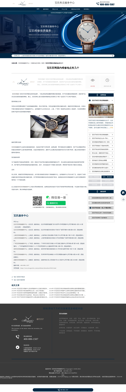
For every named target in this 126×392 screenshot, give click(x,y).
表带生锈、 (96, 320)
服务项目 (46, 9)
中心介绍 (64, 9)
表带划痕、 (80, 322)
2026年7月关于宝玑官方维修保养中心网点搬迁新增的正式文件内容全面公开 (35, 297)
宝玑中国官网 (21, 280)
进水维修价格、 (92, 318)
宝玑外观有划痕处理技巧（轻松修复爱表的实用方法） (108, 156)
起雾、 (66, 320)
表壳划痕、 (73, 322)
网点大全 (55, 9)
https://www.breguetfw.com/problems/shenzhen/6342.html (38, 268)
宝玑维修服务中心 (23, 63)
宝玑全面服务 (63, 313)
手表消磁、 (97, 331)
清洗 (97, 327)
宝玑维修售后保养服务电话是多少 (102, 164)
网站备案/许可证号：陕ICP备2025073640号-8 (63, 373)
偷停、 (84, 318)
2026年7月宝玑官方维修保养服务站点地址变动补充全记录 (67, 297)
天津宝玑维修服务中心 (20, 254)
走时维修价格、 (64, 318)
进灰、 (61, 320)
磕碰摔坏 (62, 324)
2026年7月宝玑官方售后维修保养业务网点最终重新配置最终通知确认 (70, 288)
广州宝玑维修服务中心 (20, 243)
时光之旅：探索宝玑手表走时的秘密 (103, 153)
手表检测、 (77, 331)
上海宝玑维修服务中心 (20, 235)
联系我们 (86, 9)
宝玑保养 (107, 181)
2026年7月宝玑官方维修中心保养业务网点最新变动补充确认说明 (69, 290)
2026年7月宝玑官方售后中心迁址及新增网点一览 (64, 293)
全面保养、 (92, 327)
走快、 (71, 318)
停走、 (80, 318)
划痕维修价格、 (64, 322)
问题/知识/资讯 (75, 9)
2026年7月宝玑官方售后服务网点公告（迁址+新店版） (28, 290)
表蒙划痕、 (87, 322)
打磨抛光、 (84, 327)
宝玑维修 (15, 94)
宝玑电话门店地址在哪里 (99, 160)
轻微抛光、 (84, 331)
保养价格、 (62, 327)
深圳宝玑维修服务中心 (24, 186)
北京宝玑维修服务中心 (20, 224)
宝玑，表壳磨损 (107, 184)
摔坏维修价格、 (96, 322)
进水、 (99, 318)
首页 (38, 9)
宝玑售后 (94, 181)
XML (63, 375)
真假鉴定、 (70, 331)
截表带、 (91, 331)
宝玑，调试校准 (107, 177)
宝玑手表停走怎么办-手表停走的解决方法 (104, 138)
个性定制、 (62, 331)
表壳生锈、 (89, 320)
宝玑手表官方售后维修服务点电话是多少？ (105, 134)
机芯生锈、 (81, 320)
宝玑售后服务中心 (65, 2)
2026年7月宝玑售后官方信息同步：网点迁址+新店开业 (28, 295)
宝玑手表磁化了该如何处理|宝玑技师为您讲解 (106, 145)
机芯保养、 (77, 327)
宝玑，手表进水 (94, 177)
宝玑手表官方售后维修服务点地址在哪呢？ (105, 100)
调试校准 (62, 333)
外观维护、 (70, 327)
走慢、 (76, 318)
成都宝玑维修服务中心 (20, 260)
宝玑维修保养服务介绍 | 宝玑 (101, 142)
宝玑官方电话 (21, 277)
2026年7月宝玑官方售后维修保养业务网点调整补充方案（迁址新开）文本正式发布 (74, 295)
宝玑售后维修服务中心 (58, 369)
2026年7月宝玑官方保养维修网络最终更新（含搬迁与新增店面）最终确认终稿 (35, 293)
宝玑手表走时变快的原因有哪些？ (102, 149)
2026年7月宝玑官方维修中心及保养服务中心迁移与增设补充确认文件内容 (34, 288)
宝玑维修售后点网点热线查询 (101, 171)
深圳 (42, 63)
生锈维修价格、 (73, 320)
